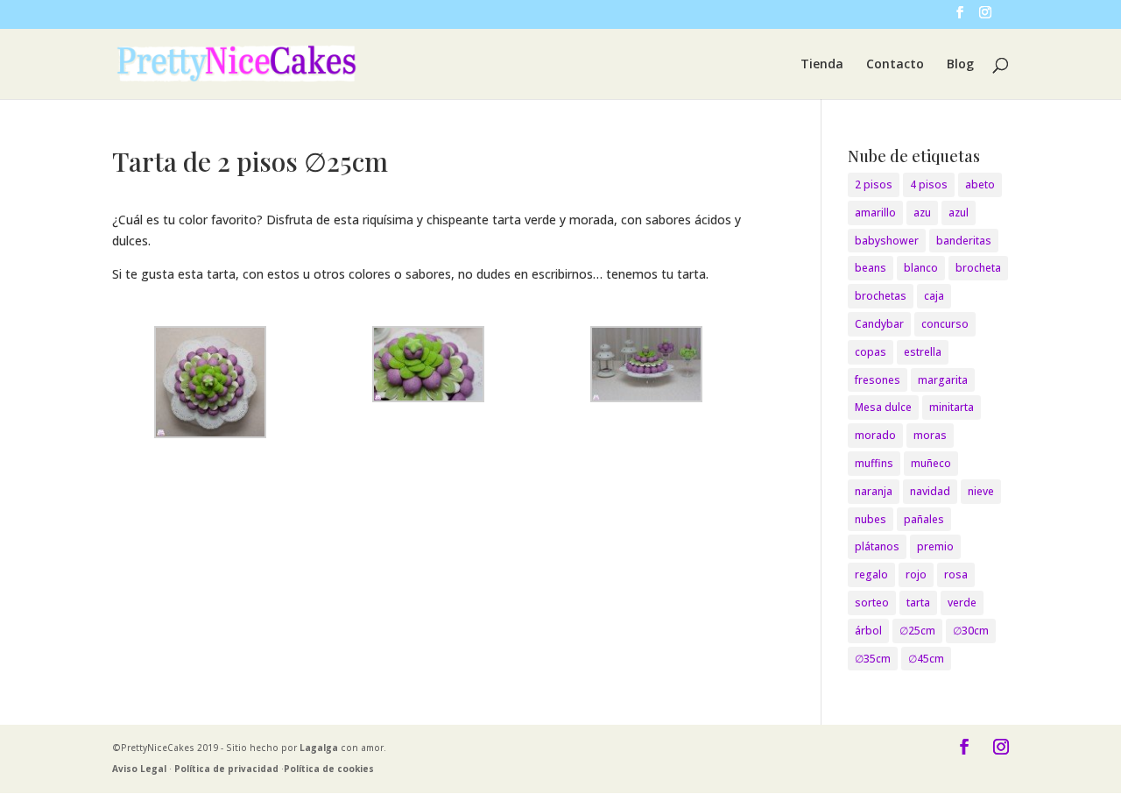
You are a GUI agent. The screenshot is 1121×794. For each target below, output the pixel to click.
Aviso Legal (139, 768)
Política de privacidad (226, 768)
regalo (871, 574)
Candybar (879, 323)
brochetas (880, 295)
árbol (868, 630)
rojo (916, 574)
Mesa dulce (883, 407)
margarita (943, 379)
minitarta (951, 407)
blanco (921, 267)
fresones (877, 379)
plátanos (877, 546)
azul (958, 212)
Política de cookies (329, 768)
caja (934, 295)
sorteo (872, 602)
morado (875, 435)
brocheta (978, 267)
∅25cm (917, 630)
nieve (981, 491)
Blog (960, 65)
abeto (980, 184)
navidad (930, 491)
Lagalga (319, 747)
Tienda (821, 65)
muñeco (931, 463)
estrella (922, 351)
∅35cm (873, 658)
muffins (874, 463)
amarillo (875, 212)
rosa (956, 574)
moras (930, 435)
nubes (870, 519)
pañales (924, 519)
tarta (918, 602)
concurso (945, 323)
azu (922, 212)
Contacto (895, 65)
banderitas (963, 240)
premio (935, 546)
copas (870, 351)
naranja (873, 491)
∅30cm (971, 630)
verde (962, 602)
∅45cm (926, 658)
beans (870, 267)
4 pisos (929, 184)
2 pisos (873, 184)
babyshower (887, 240)
